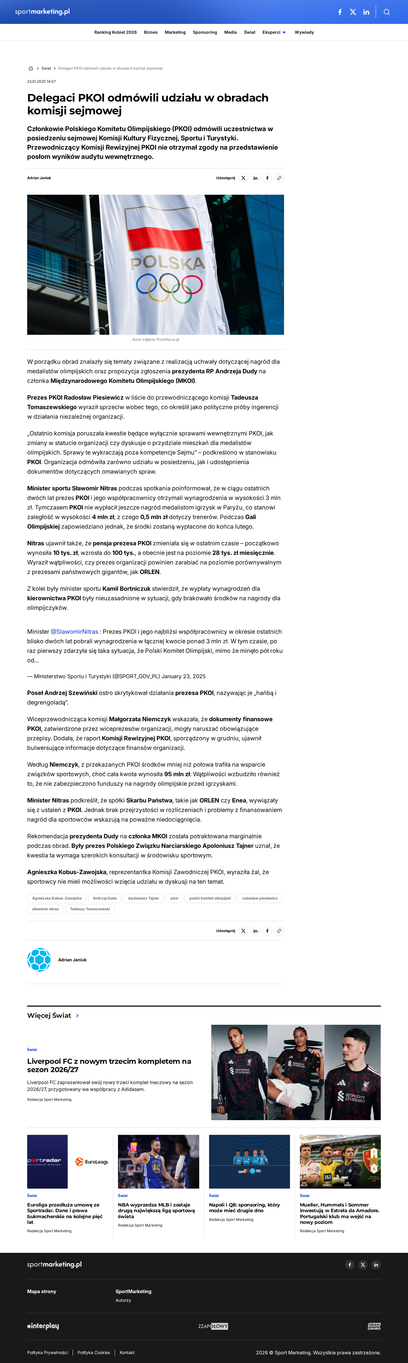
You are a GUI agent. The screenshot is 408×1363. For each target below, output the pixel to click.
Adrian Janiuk (39, 178)
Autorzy (123, 1300)
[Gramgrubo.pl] (374, 1326)
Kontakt (127, 1352)
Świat (46, 68)
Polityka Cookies (94, 1352)
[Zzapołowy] (213, 1326)
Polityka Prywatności (47, 1352)
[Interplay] (43, 1326)
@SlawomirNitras (74, 631)
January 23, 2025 (184, 676)
